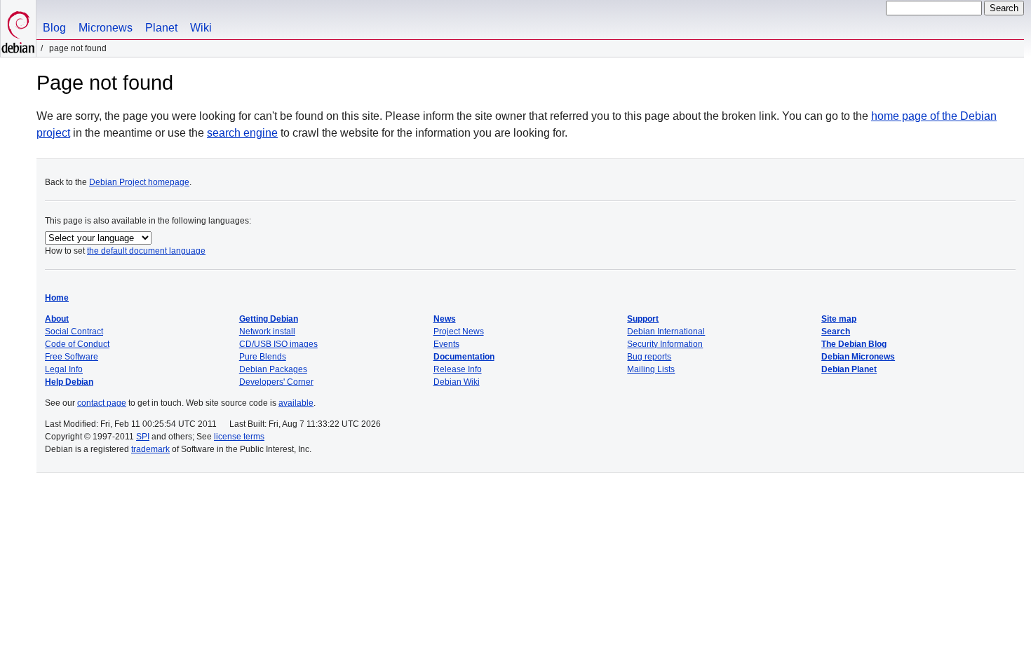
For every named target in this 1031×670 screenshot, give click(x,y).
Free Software (71, 357)
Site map (838, 319)
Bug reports (649, 357)
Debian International (666, 331)
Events (446, 344)
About (57, 319)
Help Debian (69, 382)
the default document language (146, 251)
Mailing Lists (651, 369)
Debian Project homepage (139, 182)
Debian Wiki (456, 382)
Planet (161, 28)
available (296, 403)
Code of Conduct (77, 344)
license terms (239, 437)
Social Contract (74, 331)
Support (643, 319)
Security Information (665, 344)
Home (57, 298)
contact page (101, 403)
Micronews (106, 28)
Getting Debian (268, 319)
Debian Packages (273, 369)
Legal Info (64, 369)
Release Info (457, 369)
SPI (142, 437)
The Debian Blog (854, 344)
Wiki (201, 28)
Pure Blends (262, 357)
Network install (267, 331)
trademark (150, 449)
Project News (458, 331)
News (444, 319)
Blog (54, 28)
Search (835, 331)
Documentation (463, 357)
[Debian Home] (18, 28)
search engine (242, 133)
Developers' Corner (276, 382)
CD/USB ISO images (278, 344)
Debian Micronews (858, 357)
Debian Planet (849, 369)
